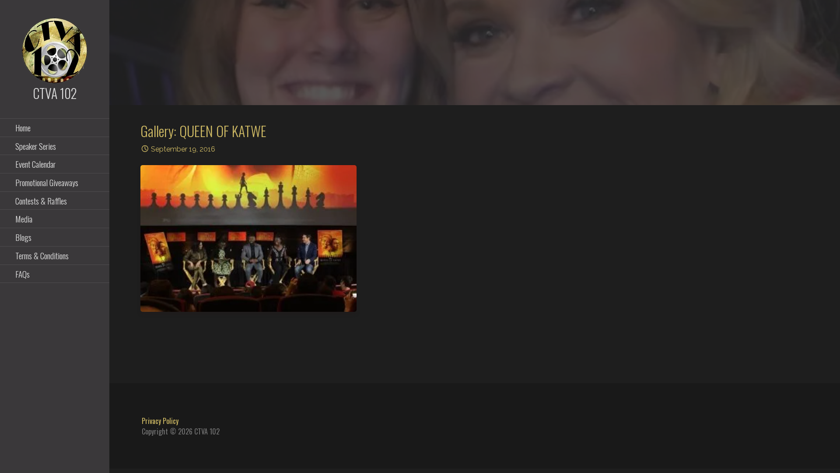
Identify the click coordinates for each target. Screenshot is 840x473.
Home (23, 127)
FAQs (22, 274)
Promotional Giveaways (46, 182)
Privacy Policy (160, 421)
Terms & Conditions (42, 255)
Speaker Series (35, 146)
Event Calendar (35, 164)
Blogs (23, 237)
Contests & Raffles (41, 200)
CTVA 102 (55, 93)
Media (23, 218)
